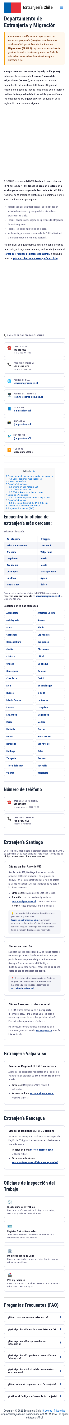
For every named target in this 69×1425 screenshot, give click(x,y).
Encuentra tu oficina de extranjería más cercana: (29, 476)
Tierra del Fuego (15, 765)
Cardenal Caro (13, 642)
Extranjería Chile (38, 7)
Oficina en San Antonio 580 (23, 487)
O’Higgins (45, 539)
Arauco (41, 620)
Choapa (10, 664)
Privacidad (59, 1410)
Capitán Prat (44, 634)
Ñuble (43, 584)
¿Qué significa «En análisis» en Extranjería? (32, 1329)
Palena (9, 736)
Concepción (12, 671)
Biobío (41, 627)
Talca (40, 751)
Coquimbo (12, 558)
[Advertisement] (34, 142)
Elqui (8, 685)
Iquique (41, 693)
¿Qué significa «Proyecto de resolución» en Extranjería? (32, 1357)
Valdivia (10, 773)
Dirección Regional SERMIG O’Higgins (28, 503)
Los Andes (11, 714)
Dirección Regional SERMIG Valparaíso (29, 497)
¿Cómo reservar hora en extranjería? (28, 1317)
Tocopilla (42, 765)
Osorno (41, 729)
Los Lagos (12, 571)
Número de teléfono (16, 481)
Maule (43, 565)
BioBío (43, 558)
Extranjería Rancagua (17, 500)
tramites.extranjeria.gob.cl (28, 396)
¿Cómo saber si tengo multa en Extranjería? (32, 1384)
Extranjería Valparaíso (17, 495)
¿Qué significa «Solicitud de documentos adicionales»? (31, 1371)
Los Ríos (11, 578)
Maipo (9, 722)
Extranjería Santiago (16, 484)
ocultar (33, 471)
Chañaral (10, 656)
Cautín (9, 649)
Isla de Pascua (13, 700)
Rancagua (11, 744)
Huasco (10, 693)
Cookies (48, 1410)
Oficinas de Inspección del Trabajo (23, 505)
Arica (9, 627)
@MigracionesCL (22, 438)
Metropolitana (48, 571)
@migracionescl (22, 410)
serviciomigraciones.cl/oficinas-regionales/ (35, 1162)
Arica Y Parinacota (17, 545)
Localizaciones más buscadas (25, 478)
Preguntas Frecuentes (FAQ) (20, 508)
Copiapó (42, 671)
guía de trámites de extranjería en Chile (35, 258)
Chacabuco (43, 649)
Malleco (41, 722)
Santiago (10, 751)
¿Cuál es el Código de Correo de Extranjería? (32, 1396)
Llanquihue (43, 707)
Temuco (42, 758)
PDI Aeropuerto (44, 1030)
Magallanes (13, 584)
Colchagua (43, 664)
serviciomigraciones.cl (25, 383)
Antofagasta (14, 539)
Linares (10, 707)
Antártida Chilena (46, 613)
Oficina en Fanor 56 (20, 489)
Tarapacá (45, 545)
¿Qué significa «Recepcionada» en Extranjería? (27, 1342)
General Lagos (45, 685)
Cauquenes (43, 642)
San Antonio (44, 744)
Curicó (41, 678)
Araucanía (12, 565)
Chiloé (41, 656)
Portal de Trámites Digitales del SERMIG (27, 253)
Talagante (11, 758)
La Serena (43, 700)
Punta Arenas (44, 736)
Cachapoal (11, 634)
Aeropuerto (12, 613)
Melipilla (10, 729)
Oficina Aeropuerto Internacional (26, 492)
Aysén (43, 578)
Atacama (11, 552)
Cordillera (11, 678)
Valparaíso (46, 552)
